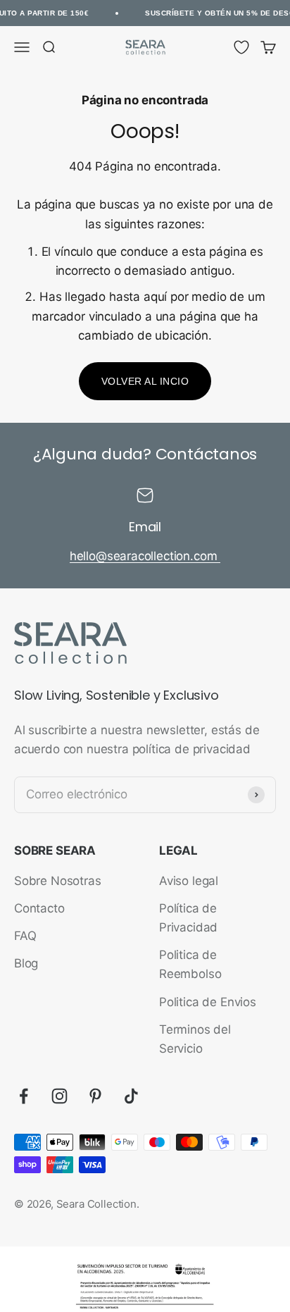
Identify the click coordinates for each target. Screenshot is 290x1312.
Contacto (39, 908)
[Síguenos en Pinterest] (95, 1096)
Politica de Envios (207, 1002)
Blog (26, 963)
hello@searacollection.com (145, 556)
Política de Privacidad (188, 917)
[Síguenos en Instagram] (59, 1096)
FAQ (25, 936)
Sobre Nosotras (57, 881)
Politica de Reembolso (190, 964)
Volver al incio (145, 381)
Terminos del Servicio (195, 1039)
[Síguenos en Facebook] (23, 1096)
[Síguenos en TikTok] (131, 1096)
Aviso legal (188, 881)
